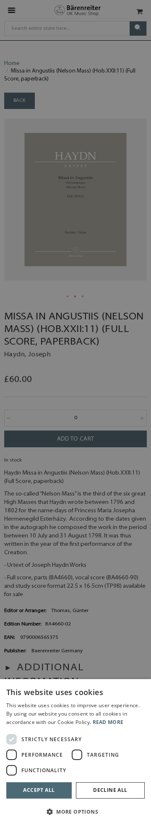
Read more (108, 722)
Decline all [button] (110, 790)
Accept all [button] (39, 790)
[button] (75, 811)
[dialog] (75, 752)
